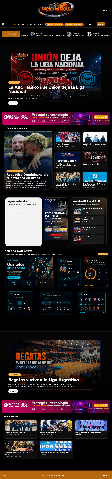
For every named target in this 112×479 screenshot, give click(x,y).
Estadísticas (31, 24)
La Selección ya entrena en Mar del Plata (93, 35)
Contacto (4, 475)
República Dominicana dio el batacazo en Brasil (39, 35)
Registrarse (100, 24)
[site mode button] (3, 24)
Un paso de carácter (67, 35)
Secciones (21, 24)
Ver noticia (13, 103)
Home (14, 24)
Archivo (40, 24)
